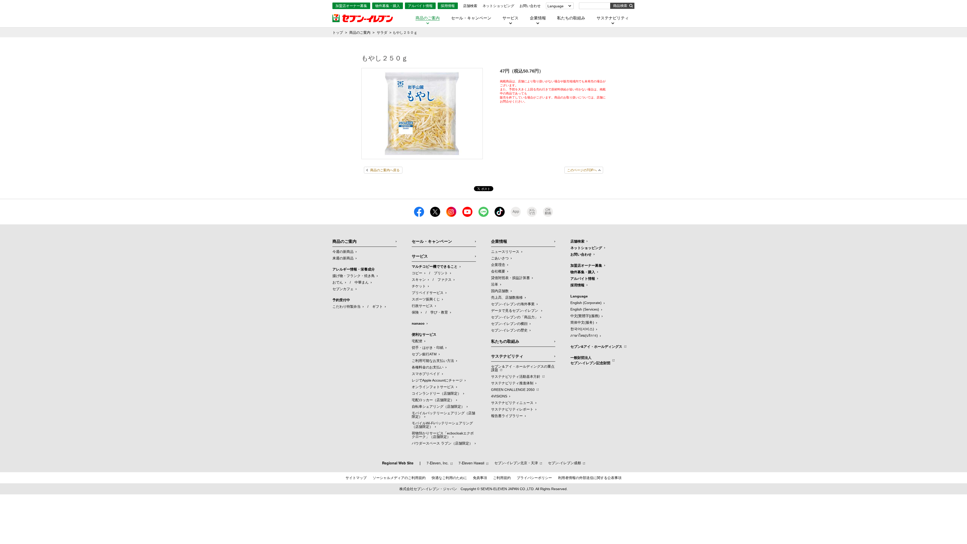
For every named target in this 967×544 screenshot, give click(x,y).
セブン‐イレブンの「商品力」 (514, 317)
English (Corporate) (586, 303)
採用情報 (448, 6)
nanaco (418, 323)
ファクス (444, 280)
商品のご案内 (428, 18)
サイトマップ (356, 478)
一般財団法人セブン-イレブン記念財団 (590, 360)
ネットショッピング (498, 6)
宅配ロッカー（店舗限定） (433, 400)
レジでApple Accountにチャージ (437, 380)
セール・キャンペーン (471, 18)
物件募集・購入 (387, 6)
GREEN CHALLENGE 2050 (513, 390)
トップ (337, 32)
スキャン (419, 280)
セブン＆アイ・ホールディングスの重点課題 (523, 368)
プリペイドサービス (427, 293)
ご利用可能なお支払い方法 (433, 361)
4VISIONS (499, 396)
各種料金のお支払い (427, 367)
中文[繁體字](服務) (585, 316)
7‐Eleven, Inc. (437, 462)
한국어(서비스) (582, 329)
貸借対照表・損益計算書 (510, 278)
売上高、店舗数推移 (507, 297)
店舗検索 (470, 6)
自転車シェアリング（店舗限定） (438, 406)
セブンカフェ (343, 289)
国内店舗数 (500, 291)
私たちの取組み (571, 18)
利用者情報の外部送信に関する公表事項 (589, 478)
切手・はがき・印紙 (427, 348)
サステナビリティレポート (512, 409)
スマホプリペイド (426, 374)
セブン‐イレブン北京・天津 (516, 463)
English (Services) (584, 309)
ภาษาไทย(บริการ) (584, 335)
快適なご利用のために (449, 478)
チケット (419, 286)
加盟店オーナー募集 (351, 6)
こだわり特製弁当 (346, 306)
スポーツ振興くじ (426, 299)
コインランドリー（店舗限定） (436, 393)
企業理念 (498, 265)
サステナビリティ (613, 18)
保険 (415, 312)
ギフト (377, 306)
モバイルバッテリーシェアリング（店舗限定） (443, 415)
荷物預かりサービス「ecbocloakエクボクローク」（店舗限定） (443, 435)
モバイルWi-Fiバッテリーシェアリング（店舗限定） (442, 425)
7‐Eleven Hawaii (471, 462)
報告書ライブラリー (507, 416)
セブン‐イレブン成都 (564, 463)
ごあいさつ (500, 258)
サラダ (382, 32)
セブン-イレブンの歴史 (509, 330)
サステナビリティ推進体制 (512, 383)
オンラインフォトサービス (433, 387)
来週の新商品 (343, 258)
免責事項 (480, 478)
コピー (417, 273)
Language (555, 6)
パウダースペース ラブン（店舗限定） (442, 443)
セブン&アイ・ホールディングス (596, 346)
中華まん (362, 282)
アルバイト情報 (420, 6)
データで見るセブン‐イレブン (515, 311)
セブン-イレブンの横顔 (509, 324)
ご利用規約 (502, 478)
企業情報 (538, 18)
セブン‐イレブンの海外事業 (513, 304)
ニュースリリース (505, 252)
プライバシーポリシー (534, 478)
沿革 (494, 284)
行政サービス (422, 306)
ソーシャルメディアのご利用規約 (399, 478)
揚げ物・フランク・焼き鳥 (353, 276)
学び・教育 (439, 312)
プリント (441, 273)
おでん (337, 282)
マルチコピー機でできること (435, 266)
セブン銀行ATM (424, 354)
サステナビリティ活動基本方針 (515, 377)
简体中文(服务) (582, 322)
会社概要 (498, 271)
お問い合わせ (530, 6)
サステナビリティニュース (512, 403)
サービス (510, 18)
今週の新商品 (343, 252)
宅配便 (417, 341)
